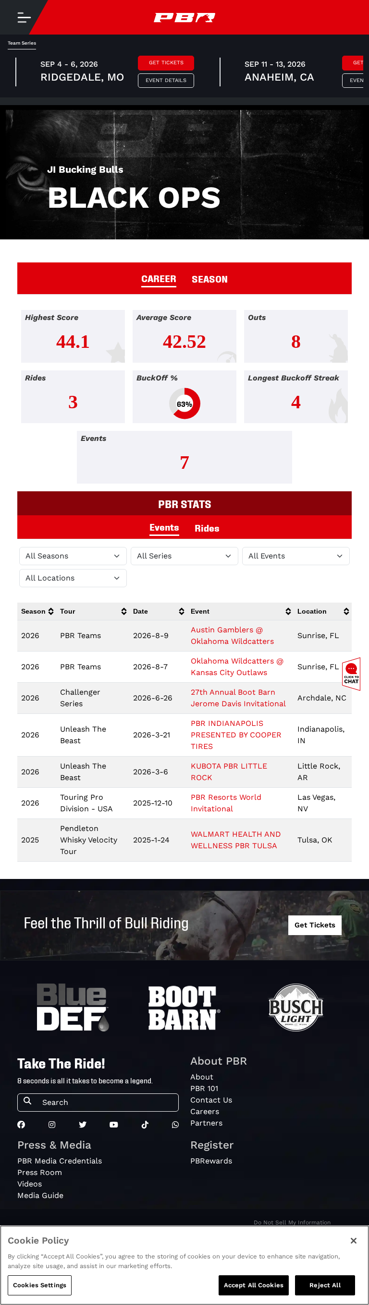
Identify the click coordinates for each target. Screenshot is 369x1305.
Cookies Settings (39, 1285)
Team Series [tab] (22, 43)
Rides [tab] (207, 527)
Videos (29, 1183)
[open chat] (353, 674)
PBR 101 (204, 1088)
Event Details (166, 80)
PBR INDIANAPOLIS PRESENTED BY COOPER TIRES (236, 735)
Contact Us (211, 1099)
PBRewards (211, 1160)
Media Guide (40, 1195)
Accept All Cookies (253, 1285)
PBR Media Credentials (59, 1160)
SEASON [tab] (210, 278)
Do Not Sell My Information (292, 1222)
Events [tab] (164, 526)
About (201, 1076)
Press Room (39, 1172)
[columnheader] (36, 611)
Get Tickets (166, 62)
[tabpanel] (184, 400)
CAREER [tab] (158, 278)
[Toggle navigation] (24, 17)
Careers (204, 1111)
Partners (206, 1122)
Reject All (324, 1285)
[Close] (353, 1240)
